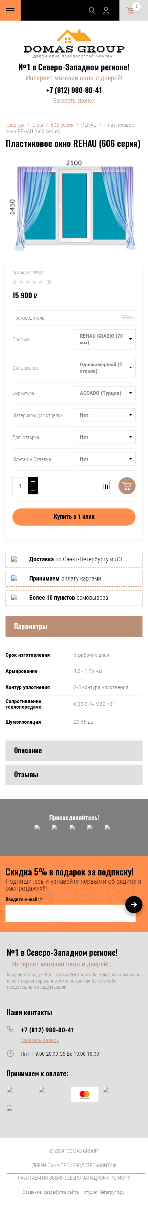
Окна (37, 125)
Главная (15, 125)
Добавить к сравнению (106, 485)
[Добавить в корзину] (127, 485)
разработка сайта (61, 1192)
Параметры (30, 626)
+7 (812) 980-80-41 (74, 90)
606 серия (62, 125)
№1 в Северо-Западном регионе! (74, 66)
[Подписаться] (133, 904)
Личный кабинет (106, 10)
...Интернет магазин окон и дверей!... (74, 78)
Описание (28, 750)
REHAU (89, 125)
